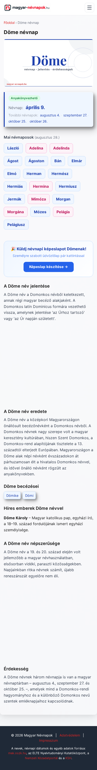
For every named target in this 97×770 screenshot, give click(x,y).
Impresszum (48, 740)
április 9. (35, 107)
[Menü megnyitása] (89, 7)
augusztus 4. (50, 115)
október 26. (39, 121)
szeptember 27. (75, 115)
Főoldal (9, 23)
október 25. (17, 121)
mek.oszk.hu (17, 753)
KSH (68, 758)
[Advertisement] (48, 365)
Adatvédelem (70, 735)
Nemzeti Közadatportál (41, 758)
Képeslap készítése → (48, 266)
